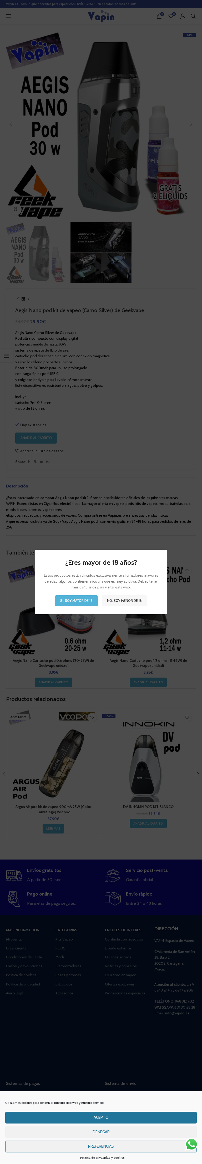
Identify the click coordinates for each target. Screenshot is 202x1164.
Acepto (101, 1117)
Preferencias (101, 1146)
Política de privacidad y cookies (102, 1158)
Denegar (101, 1132)
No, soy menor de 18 (124, 600)
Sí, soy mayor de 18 (76, 600)
